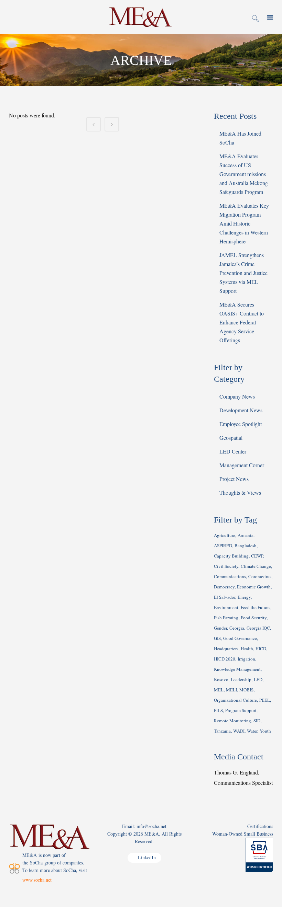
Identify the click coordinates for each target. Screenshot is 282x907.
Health (247, 648)
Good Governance (240, 638)
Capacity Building (231, 556)
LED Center (232, 451)
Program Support (241, 710)
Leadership (241, 679)
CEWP (257, 556)
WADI (239, 731)
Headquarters (226, 648)
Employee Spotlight (240, 423)
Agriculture (224, 535)
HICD (261, 648)
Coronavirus (259, 576)
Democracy (224, 587)
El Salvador (224, 597)
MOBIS (246, 690)
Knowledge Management (237, 669)
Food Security (254, 618)
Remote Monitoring (232, 720)
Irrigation (246, 659)
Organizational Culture (235, 700)
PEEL (264, 700)
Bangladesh (246, 545)
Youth (265, 731)
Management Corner (241, 465)
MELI (231, 690)
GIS (217, 638)
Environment (226, 607)
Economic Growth (254, 587)
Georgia (236, 628)
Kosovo (221, 679)
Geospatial (230, 437)
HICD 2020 (224, 659)
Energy (244, 597)
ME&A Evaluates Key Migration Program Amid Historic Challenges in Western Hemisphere (244, 223)
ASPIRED (223, 545)
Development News (240, 410)
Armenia (245, 535)
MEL (219, 690)
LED (258, 679)
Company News (237, 396)
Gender (220, 628)
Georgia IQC (258, 628)
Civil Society (226, 566)
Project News (234, 478)
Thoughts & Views (240, 492)
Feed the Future (255, 607)
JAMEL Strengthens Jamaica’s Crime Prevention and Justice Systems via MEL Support (243, 272)
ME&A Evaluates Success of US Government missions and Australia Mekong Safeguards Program (243, 173)
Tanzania (222, 731)
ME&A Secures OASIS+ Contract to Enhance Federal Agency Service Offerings (241, 322)
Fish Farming (226, 618)
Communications (230, 576)
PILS (218, 710)
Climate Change (256, 566)
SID (256, 720)
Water (252, 731)
